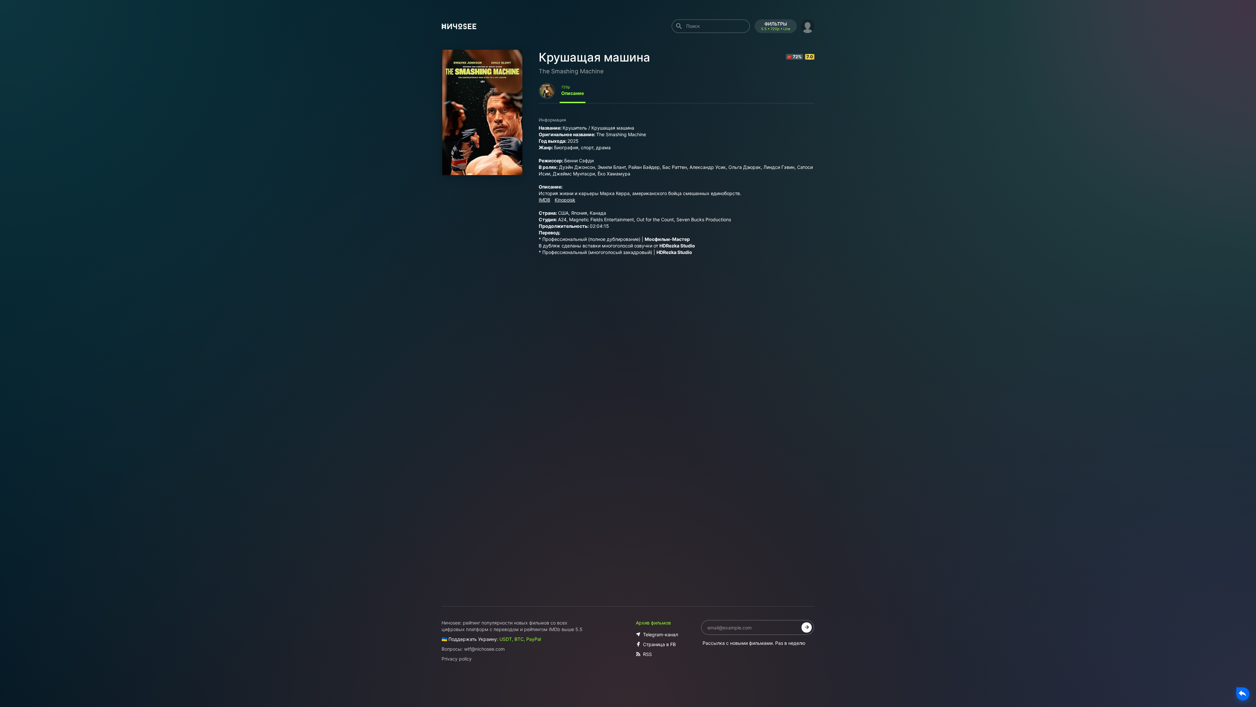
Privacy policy (457, 659)
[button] (807, 25)
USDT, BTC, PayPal (520, 639)
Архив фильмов (653, 622)
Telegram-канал (660, 634)
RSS (647, 654)
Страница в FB (659, 644)
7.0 (810, 56)
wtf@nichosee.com (484, 649)
